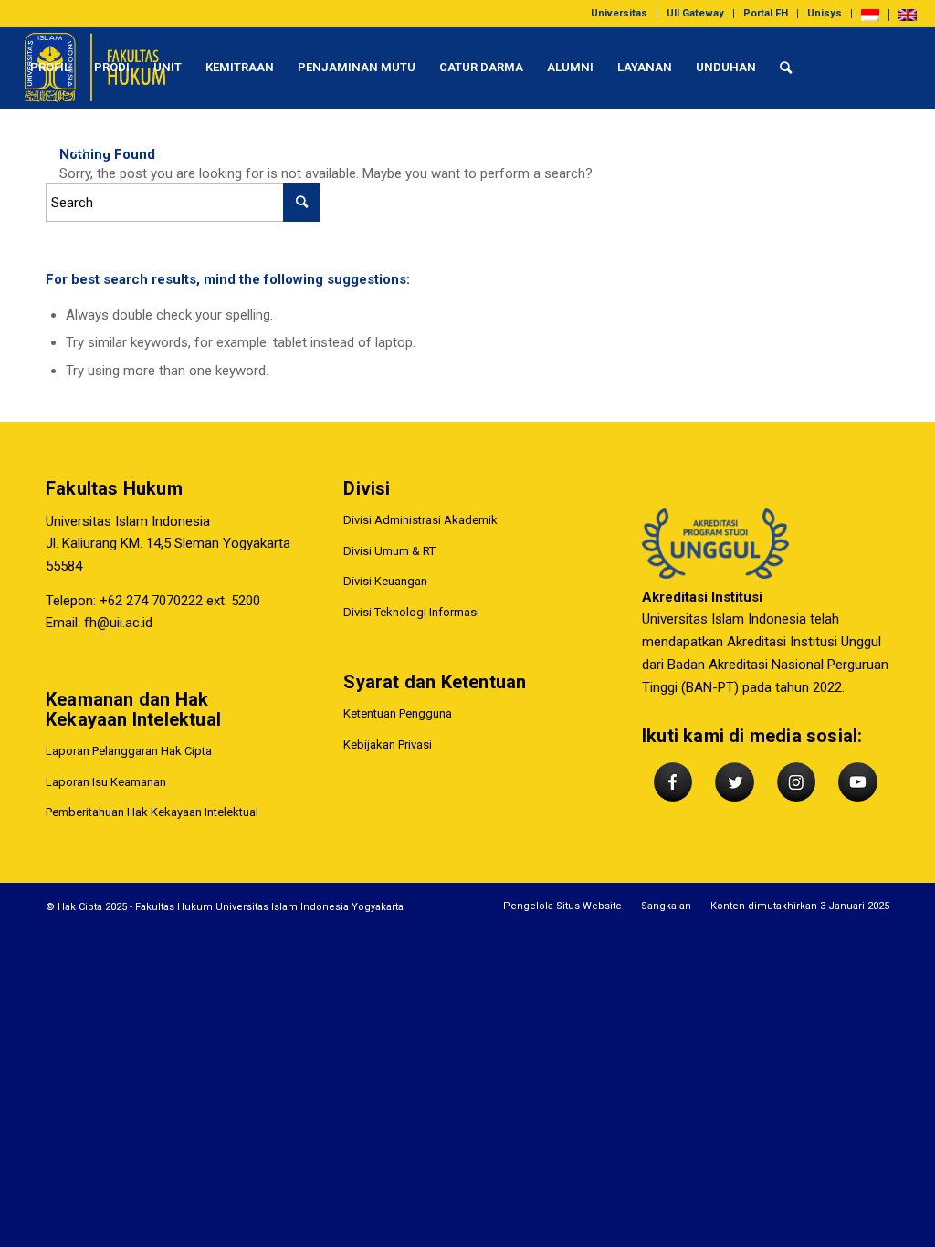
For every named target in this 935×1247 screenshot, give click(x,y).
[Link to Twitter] (51, 148)
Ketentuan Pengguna (397, 713)
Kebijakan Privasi (387, 744)
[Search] (786, 67)
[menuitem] (619, 13)
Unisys (824, 13)
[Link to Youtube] (106, 148)
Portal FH (765, 13)
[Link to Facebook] (23, 148)
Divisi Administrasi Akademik (420, 520)
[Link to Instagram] (78, 148)
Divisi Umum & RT (389, 551)
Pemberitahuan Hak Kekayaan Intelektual (152, 812)
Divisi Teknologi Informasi (411, 612)
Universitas (619, 13)
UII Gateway (695, 13)
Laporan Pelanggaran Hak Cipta (129, 751)
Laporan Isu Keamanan (106, 782)
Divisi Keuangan (385, 581)
